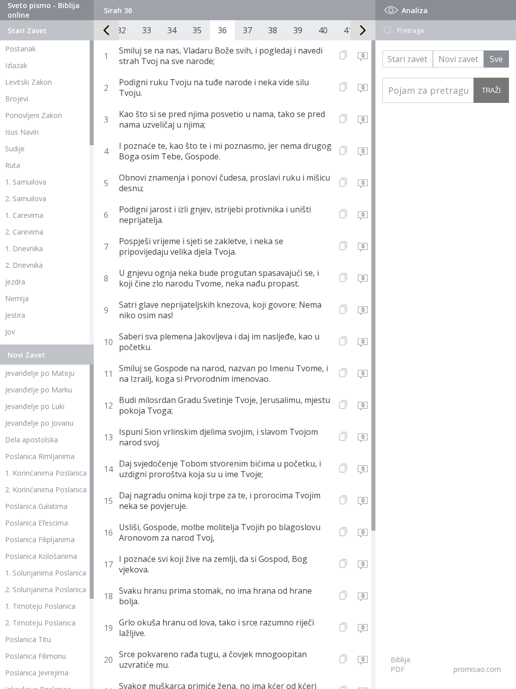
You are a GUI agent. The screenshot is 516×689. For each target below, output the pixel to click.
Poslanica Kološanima (41, 556)
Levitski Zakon (28, 82)
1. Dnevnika (24, 248)
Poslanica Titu (28, 639)
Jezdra (15, 281)
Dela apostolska (31, 439)
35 (197, 30)
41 (348, 30)
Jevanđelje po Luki (34, 406)
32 (121, 30)
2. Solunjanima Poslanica (45, 589)
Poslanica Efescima (36, 523)
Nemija (17, 298)
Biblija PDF (400, 664)
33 (146, 30)
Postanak (20, 48)
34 (171, 30)
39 (297, 30)
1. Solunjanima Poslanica (45, 573)
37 (247, 30)
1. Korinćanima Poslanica (46, 473)
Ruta (12, 165)
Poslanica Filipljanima (40, 539)
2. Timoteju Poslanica (40, 622)
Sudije (15, 148)
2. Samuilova (25, 198)
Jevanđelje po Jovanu (39, 423)
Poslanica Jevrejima (37, 672)
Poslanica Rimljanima (40, 456)
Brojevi (16, 98)
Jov (10, 331)
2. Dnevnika (24, 265)
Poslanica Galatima (36, 506)
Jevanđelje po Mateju (40, 373)
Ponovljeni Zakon (33, 115)
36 (222, 30)
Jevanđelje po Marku (38, 389)
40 (323, 30)
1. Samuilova (25, 182)
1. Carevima (24, 215)
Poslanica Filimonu (35, 656)
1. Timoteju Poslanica (40, 606)
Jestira (15, 315)
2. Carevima (24, 232)
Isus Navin (22, 132)
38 (272, 30)
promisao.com (477, 669)
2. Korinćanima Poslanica (46, 489)
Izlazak (16, 65)
